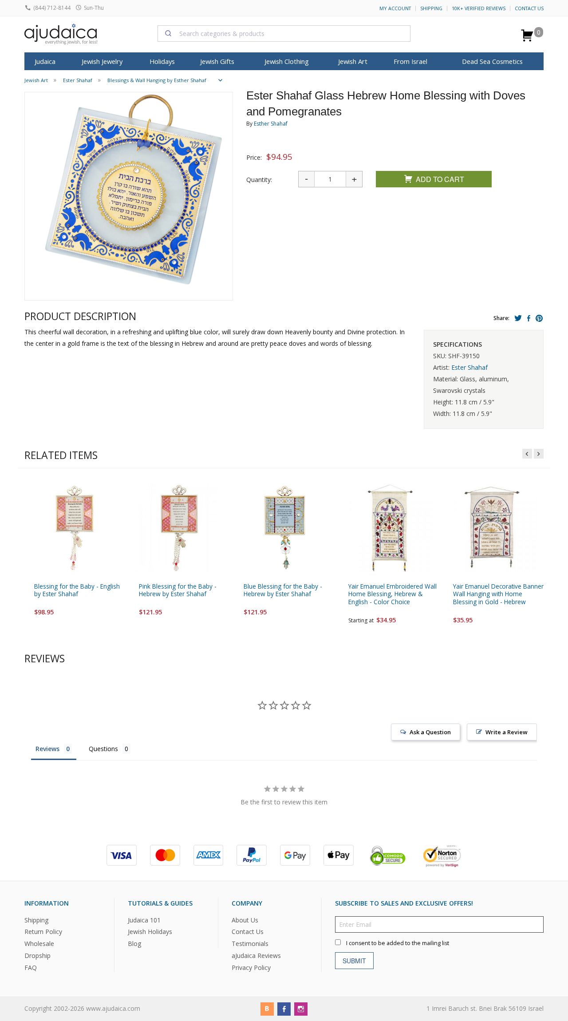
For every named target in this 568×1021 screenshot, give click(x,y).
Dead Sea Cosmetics (492, 61)
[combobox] (284, 33)
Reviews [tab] (47, 748)
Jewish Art (352, 61)
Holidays (162, 61)
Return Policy (43, 932)
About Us (245, 920)
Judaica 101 (144, 920)
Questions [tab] (103, 748)
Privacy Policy (251, 967)
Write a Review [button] (506, 732)
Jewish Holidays (150, 932)
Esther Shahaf (271, 123)
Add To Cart (440, 179)
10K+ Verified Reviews (478, 8)
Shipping (431, 8)
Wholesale (39, 944)
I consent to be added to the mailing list (397, 943)
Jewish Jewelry (102, 61)
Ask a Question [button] (430, 732)
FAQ (30, 967)
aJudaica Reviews (256, 955)
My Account (395, 8)
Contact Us (529, 8)
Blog (134, 944)
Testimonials (250, 944)
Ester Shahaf (469, 367)
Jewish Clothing (286, 61)
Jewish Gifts (217, 61)
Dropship (37, 955)
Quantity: (259, 179)
